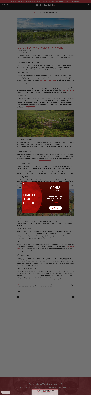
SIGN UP (55, 208)
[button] (30, 199)
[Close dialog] (23, 183)
